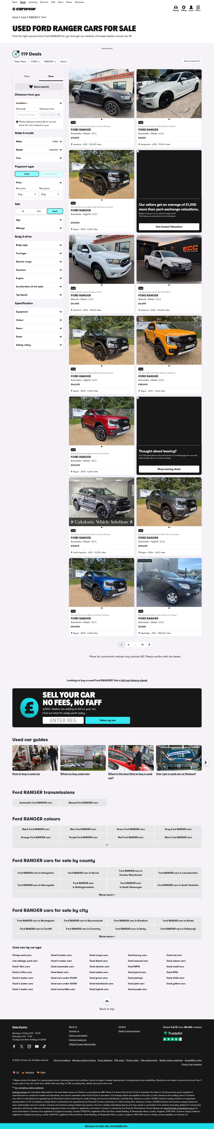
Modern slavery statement (171, 1060)
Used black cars (60, 972)
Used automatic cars (62, 966)
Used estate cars (99, 972)
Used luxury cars (137, 955)
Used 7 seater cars (22, 989)
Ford (23, 17)
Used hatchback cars (101, 983)
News (69, 2)
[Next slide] (205, 762)
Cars (27, 76)
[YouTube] (37, 1047)
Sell (53, 2)
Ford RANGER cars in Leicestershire (178, 873)
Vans (60, 2)
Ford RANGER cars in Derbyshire (36, 873)
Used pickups (135, 978)
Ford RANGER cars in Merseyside (36, 885)
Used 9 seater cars (61, 961)
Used (23, 2)
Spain (43, 1072)
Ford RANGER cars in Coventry (83, 929)
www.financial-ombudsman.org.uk (179, 1108)
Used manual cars (138, 961)
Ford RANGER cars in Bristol (178, 920)
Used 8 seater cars (61, 955)
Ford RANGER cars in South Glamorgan (131, 885)
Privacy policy (132, 1060)
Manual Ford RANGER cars (83, 802)
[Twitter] (22, 1047)
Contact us (74, 1031)
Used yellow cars (176, 983)
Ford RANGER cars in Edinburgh (178, 929)
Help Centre (19, 1027)
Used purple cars (137, 989)
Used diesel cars (99, 961)
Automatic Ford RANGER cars (36, 802)
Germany (29, 1072)
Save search (41, 86)
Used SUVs (172, 972)
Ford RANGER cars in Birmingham (35, 920)
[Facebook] (14, 1047)
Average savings (19, 1092)
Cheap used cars (21, 955)
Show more (106, 894)
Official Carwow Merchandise (82, 1044)
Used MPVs (134, 966)
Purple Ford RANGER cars (83, 837)
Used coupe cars (99, 955)
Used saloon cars (176, 961)
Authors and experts (78, 1035)
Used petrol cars (137, 972)
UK (17, 1072)
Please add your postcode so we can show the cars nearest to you (37, 123)
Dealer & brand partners (129, 1031)
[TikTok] (44, 1047)
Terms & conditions (62, 1060)
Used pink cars (136, 983)
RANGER (33, 17)
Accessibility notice (193, 1060)
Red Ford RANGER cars (130, 837)
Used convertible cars (63, 989)
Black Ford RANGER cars (35, 829)
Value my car (108, 720)
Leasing (33, 2)
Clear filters (20, 61)
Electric (44, 2)
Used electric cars (99, 966)
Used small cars (175, 966)
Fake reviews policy (149, 1060)
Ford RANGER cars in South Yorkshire (178, 885)
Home (15, 17)
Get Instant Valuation (169, 226)
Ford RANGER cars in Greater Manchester (130, 873)
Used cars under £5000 (64, 983)
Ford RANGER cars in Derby (130, 929)
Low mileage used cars (25, 961)
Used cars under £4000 (64, 978)
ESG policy (119, 1060)
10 (142, 644)
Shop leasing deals (169, 469)
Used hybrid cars (99, 989)
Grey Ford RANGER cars (178, 829)
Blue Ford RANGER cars (83, 829)
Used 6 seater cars (22, 983)
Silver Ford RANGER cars (178, 837)
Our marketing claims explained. (29, 1088)
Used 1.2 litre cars (22, 972)
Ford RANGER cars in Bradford (131, 920)
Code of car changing (192, 1064)
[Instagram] (30, 1047)
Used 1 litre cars (21, 966)
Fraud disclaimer (105, 1060)
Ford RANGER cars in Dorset (83, 873)
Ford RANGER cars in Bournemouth (83, 920)
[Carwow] (24, 9)
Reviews (79, 2)
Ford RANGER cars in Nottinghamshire (83, 885)
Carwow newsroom (77, 1040)
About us (73, 1027)
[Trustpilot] (182, 1035)
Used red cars (174, 955)
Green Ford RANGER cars (131, 829)
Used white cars (175, 978)
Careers (122, 1027)
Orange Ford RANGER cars (36, 837)
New (14, 2)
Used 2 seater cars (22, 978)
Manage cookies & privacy (84, 1060)
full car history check (134, 680)
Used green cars (99, 978)
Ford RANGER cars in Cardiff (36, 929)
